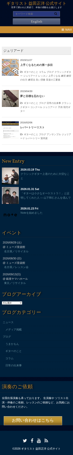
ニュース (8, 322)
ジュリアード (30, 75)
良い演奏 (40, 79)
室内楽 (44, 138)
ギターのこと (31, 72)
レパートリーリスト (32, 127)
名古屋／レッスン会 (16, 267)
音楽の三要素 (53, 79)
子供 (60, 107)
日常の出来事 (54, 103)
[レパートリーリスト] (10, 123)
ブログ (50, 72)
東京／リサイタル (15, 283)
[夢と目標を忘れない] (10, 92)
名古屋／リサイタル (16, 251)
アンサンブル (54, 134)
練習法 (31, 79)
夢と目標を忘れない (32, 96)
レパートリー (33, 138)
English (36, 21)
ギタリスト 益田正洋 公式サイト (36, 4)
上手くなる (54, 75)
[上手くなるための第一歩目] (10, 61)
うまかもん (12, 343)
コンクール (36, 107)
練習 (63, 75)
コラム (42, 72)
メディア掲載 (13, 329)
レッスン (43, 75)
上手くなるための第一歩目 (36, 64)
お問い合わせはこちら (33, 421)
